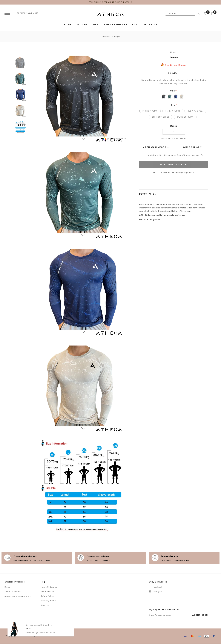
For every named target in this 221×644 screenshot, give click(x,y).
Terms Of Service (49, 587)
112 (158, 172)
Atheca (173, 52)
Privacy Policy (47, 591)
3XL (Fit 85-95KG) (185, 117)
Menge (173, 126)
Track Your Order (13, 591)
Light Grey (182, 96)
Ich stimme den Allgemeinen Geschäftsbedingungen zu (175, 155)
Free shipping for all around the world (110, 2)
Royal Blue (176, 96)
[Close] (70, 624)
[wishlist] (205, 13)
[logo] (110, 14)
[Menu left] (7, 13)
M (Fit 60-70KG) (150, 111)
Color (173, 91)
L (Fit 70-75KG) (173, 111)
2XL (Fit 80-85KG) (160, 117)
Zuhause (105, 36)
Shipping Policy (48, 600)
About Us (45, 605)
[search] (197, 13)
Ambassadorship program (18, 596)
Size (173, 105)
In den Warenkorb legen (157, 147)
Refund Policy (47, 596)
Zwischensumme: (170, 138)
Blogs (7, 587)
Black (164, 96)
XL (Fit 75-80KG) (195, 111)
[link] (20, 63)
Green (170, 96)
